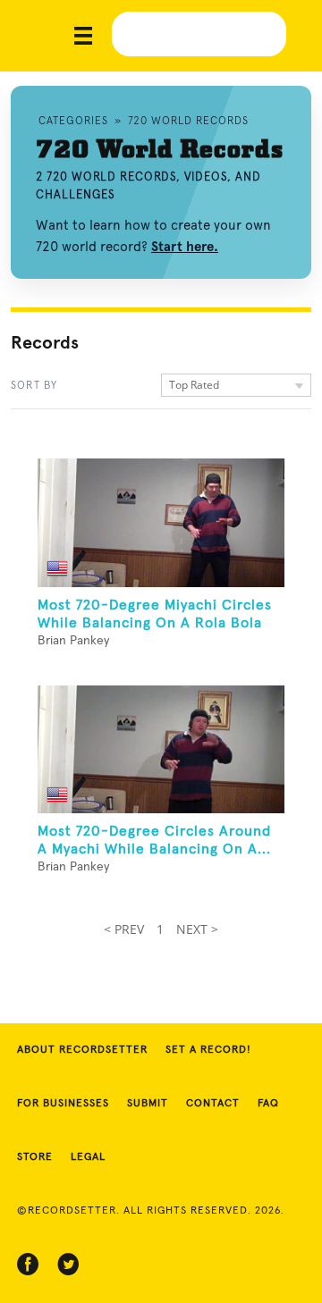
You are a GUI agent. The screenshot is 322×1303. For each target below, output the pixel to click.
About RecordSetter (82, 1050)
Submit (147, 1103)
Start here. (184, 247)
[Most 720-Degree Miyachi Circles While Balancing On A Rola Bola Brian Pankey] (161, 523)
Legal (88, 1157)
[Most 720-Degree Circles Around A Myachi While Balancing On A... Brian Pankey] (161, 750)
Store (35, 1157)
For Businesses (63, 1103)
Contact (213, 1103)
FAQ (268, 1103)
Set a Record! (208, 1050)
